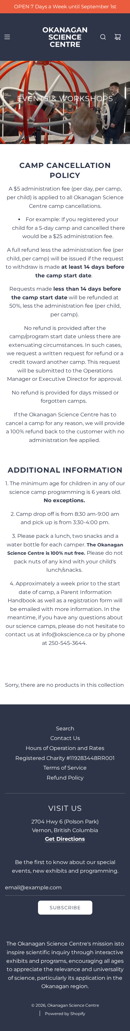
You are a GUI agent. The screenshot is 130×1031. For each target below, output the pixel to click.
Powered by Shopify (65, 1013)
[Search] (103, 37)
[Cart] (117, 37)
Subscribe (65, 908)
